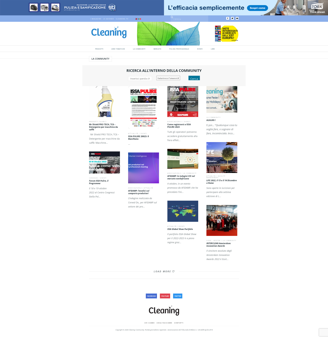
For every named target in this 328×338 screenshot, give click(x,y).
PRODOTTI (99, 49)
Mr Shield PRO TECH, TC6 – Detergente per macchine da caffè (103, 127)
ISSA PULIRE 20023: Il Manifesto (138, 137)
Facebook (151, 296)
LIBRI (213, 49)
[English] (136, 19)
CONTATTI (178, 323)
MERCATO (157, 49)
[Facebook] (227, 18)
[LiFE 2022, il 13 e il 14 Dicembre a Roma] (221, 157)
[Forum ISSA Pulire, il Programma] (104, 162)
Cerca (194, 78)
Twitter (177, 296)
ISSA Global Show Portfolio (180, 229)
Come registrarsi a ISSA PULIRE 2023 (179, 125)
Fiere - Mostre (213, 240)
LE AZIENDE (108, 19)
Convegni (93, 178)
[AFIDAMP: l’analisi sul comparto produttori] (143, 167)
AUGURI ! (211, 120)
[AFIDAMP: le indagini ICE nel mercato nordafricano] (182, 159)
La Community (139, 49)
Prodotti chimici (98, 121)
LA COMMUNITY (213, 117)
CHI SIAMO (150, 323)
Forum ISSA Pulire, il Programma (98, 182)
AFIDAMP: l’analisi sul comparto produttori (138, 192)
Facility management (215, 177)
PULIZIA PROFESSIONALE (179, 49)
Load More (163, 271)
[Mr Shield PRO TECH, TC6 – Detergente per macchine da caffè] (104, 101)
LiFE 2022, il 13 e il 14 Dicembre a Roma (221, 181)
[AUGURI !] (221, 99)
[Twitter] (232, 18)
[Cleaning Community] (108, 32)
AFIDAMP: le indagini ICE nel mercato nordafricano (181, 177)
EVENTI (200, 49)
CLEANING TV (122, 19)
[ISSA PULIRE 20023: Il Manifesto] (143, 107)
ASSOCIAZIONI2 (174, 121)
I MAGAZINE (95, 19)
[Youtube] (237, 18)
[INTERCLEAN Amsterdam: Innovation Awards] (221, 220)
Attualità (133, 133)
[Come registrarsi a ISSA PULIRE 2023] (182, 101)
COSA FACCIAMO (164, 323)
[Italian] (140, 19)
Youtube (165, 296)
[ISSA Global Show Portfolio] (182, 211)
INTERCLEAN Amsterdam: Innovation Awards (218, 244)
